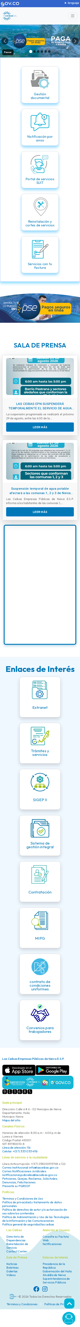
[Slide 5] (45, 51)
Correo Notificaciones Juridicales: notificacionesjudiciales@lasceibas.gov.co (29, 1173)
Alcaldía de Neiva (54, 1275)
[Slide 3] (38, 51)
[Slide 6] (49, 51)
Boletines (12, 1268)
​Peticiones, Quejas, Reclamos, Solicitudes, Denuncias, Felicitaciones (30, 1180)
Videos (11, 1275)
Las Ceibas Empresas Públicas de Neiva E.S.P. (33, 1059)
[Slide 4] (42, 51)
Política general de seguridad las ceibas (28, 1224)
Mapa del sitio (11, 1120)
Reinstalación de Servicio (17, 1246)
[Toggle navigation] (72, 16)
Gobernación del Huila (57, 1271)
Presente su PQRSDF (16, 1186)
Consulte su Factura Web (56, 1238)
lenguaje (73, 3)
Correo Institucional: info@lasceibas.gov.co (30, 1167)
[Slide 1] (30, 51)
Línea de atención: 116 (16, 1147)
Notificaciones (52, 1244)
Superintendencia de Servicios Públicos (56, 1280)
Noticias (11, 1264)
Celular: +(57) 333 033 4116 (20, 1151)
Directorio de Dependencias (15, 1238)
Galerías (11, 1271)
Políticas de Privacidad (59, 1304)
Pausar (8, 52)
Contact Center (16, 1251)
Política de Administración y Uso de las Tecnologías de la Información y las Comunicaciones (35, 1218)
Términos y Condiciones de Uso (22, 1198)
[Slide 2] (34, 51)
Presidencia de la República (54, 1266)
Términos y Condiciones (22, 1304)
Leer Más (40, 427)
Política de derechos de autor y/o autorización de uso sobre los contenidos (34, 1211)
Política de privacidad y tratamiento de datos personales (32, 1204)
